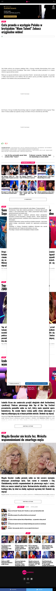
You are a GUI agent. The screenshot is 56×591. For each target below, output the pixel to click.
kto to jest (42, 150)
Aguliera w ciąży (16, 147)
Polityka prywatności (14, 383)
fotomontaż (41, 147)
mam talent (49, 150)
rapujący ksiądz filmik (26, 151)
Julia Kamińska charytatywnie (9, 150)
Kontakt (28, 583)
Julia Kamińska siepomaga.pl (25, 150)
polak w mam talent (15, 151)
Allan (22, 147)
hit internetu (48, 147)
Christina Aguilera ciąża (31, 147)
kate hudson (36, 150)
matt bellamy (5, 151)
